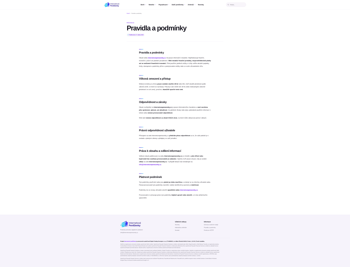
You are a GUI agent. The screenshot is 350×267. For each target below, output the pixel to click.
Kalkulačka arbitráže (181, 227)
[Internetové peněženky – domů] (113, 4)
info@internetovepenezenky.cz (150, 164)
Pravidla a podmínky (210, 227)
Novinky (177, 224)
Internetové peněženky (130, 241)
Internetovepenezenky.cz (157, 58)
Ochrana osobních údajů (211, 224)
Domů (128, 13)
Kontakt (177, 230)
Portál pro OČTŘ (209, 230)
